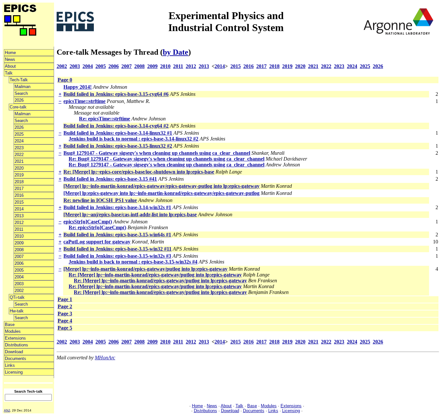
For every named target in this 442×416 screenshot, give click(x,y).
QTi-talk (17, 297)
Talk (9, 73)
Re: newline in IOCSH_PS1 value (100, 200)
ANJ (7, 410)
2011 (19, 229)
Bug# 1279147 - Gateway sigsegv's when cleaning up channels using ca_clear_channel (156, 153)
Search (21, 93)
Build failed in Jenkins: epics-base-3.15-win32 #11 (117, 249)
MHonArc (105, 357)
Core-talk (18, 107)
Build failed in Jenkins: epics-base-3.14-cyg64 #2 (116, 126)
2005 (19, 270)
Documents (15, 358)
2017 (19, 188)
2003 (19, 283)
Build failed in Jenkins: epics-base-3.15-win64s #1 (117, 234)
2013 (19, 215)
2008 (19, 249)
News (10, 59)
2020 (19, 168)
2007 (19, 256)
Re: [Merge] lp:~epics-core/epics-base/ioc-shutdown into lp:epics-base (138, 171)
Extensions (15, 338)
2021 (19, 161)
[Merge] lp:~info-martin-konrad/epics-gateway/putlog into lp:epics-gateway (145, 269)
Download (14, 351)
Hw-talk (17, 311)
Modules (13, 331)
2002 (19, 290)
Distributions (16, 345)
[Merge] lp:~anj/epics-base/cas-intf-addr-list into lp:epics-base (130, 214)
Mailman (22, 86)
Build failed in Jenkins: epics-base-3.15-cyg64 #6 (116, 94)
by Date (175, 52)
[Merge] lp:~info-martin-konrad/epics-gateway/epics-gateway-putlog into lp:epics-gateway (161, 186)
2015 (19, 202)
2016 (19, 195)
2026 (19, 100)
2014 (19, 209)
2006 (19, 263)
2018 (19, 181)
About (10, 66)
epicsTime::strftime (84, 101)
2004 (19, 277)
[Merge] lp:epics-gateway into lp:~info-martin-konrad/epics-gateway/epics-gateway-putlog (161, 193)
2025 (19, 134)
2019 (19, 175)
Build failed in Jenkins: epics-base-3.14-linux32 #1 (117, 133)
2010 (19, 236)
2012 (19, 222)
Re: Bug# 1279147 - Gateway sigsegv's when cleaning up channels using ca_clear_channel (166, 159)
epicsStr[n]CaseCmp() (87, 221)
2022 (19, 154)
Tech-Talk (19, 79)
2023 (19, 147)
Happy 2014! (77, 87)
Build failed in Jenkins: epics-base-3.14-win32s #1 (117, 207)
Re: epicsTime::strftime (104, 118)
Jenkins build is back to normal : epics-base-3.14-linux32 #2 (133, 138)
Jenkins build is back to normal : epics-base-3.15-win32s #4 (133, 261)
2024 (19, 141)
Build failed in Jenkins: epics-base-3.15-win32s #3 (117, 256)
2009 (19, 243)
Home (10, 52)
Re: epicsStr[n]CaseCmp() (97, 227)
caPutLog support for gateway (96, 241)
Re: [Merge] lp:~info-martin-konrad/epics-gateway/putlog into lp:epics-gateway (155, 274)
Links (10, 365)
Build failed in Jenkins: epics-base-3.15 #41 (110, 179)
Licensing (14, 372)
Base (10, 324)
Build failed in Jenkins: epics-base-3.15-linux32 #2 (117, 146)
